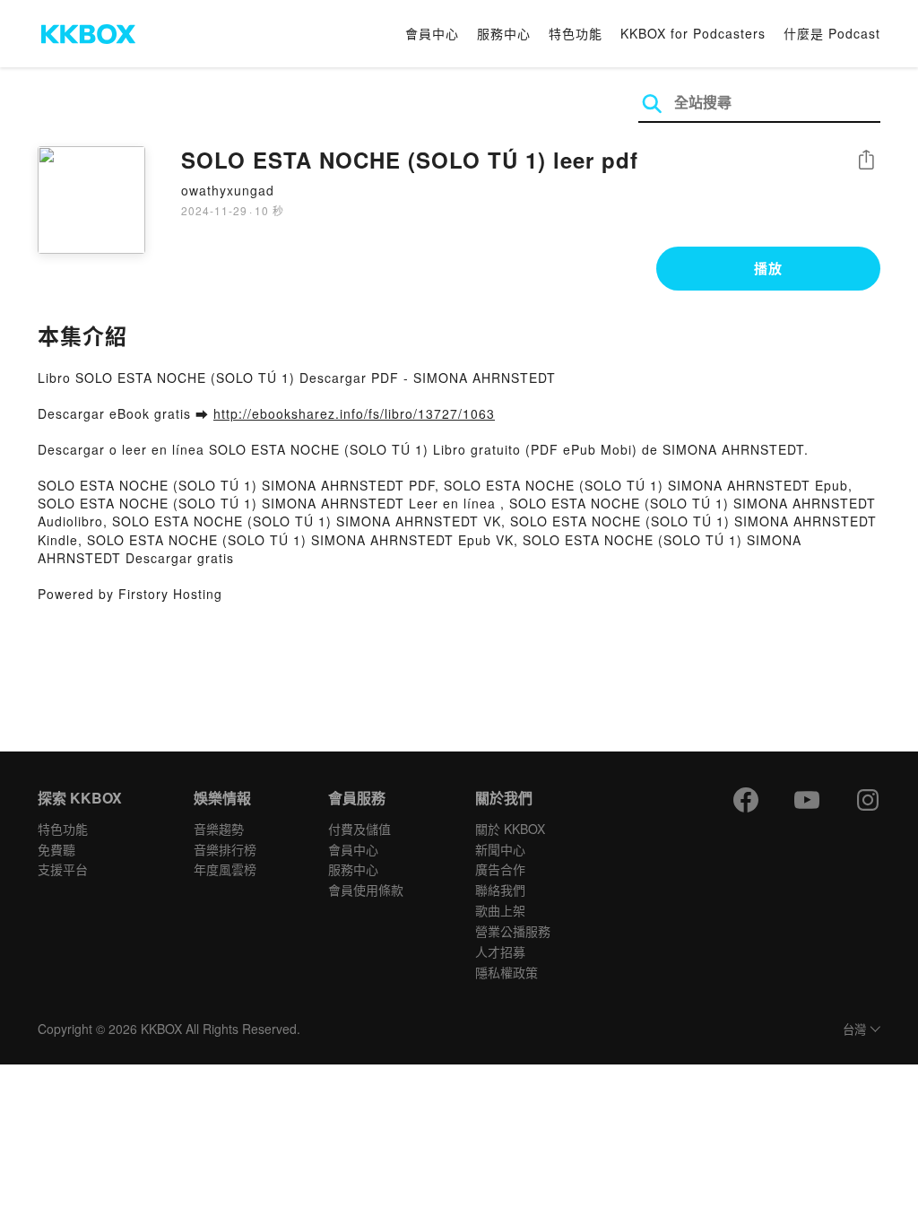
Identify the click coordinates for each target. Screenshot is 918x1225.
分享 (866, 160)
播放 (768, 268)
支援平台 (63, 869)
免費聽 (56, 849)
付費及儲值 (359, 829)
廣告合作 (500, 869)
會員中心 (432, 33)
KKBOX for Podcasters (693, 33)
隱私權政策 (506, 972)
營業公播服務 (512, 931)
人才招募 (500, 951)
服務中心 (504, 33)
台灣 (854, 1030)
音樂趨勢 (219, 829)
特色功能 (575, 33)
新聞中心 (500, 849)
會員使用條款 (365, 890)
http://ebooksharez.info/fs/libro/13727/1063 (354, 413)
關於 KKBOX (510, 829)
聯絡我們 (500, 890)
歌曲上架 (500, 910)
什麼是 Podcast (832, 33)
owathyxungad (227, 190)
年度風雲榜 (225, 869)
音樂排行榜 (225, 849)
